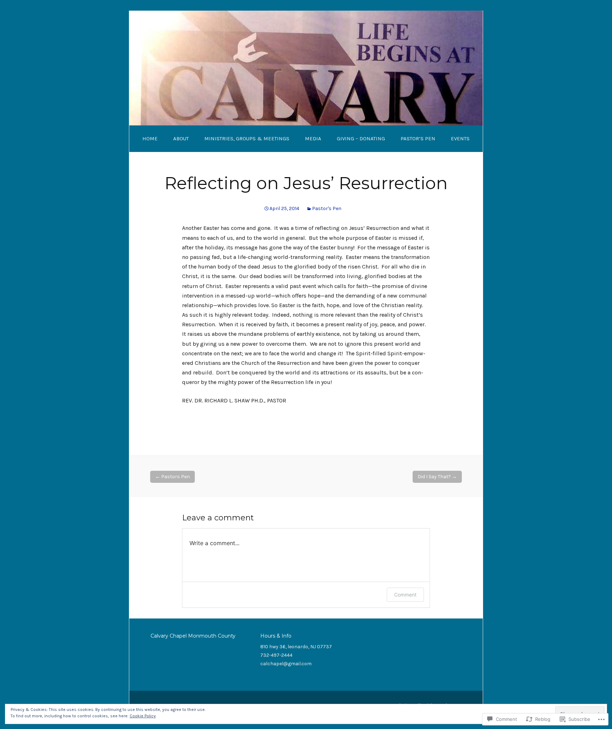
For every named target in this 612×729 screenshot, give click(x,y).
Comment (405, 595)
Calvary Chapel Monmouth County (193, 636)
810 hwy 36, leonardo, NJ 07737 (296, 647)
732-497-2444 (276, 655)
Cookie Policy (143, 715)
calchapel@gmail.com (286, 664)
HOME (150, 138)
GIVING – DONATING (361, 138)
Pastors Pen (172, 477)
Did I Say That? (437, 477)
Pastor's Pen (326, 208)
